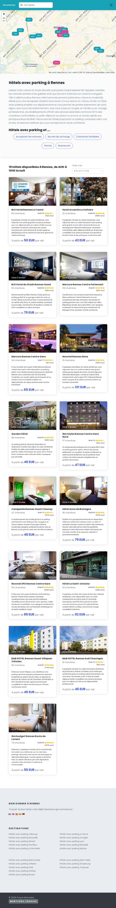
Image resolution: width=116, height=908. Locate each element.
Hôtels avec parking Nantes (73, 848)
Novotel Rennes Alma (75, 356)
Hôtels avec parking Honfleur (23, 844)
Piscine (48, 145)
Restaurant (64, 145)
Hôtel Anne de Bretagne (76, 509)
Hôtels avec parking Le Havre (74, 834)
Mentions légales (23, 901)
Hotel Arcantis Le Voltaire (77, 209)
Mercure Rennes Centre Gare (28, 356)
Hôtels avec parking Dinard (22, 841)
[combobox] (87, 171)
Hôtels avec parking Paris (21, 867)
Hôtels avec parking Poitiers (22, 870)
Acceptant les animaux (28, 136)
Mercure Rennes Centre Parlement (82, 284)
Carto (69, 72)
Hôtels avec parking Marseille (74, 844)
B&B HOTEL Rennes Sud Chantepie (82, 658)
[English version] (13, 815)
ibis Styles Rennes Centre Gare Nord (80, 435)
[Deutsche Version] (23, 815)
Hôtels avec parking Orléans (22, 863)
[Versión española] (17, 815)
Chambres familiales (87, 136)
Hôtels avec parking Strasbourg (75, 863)
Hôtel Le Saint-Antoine (76, 583)
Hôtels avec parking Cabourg (23, 834)
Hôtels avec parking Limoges (74, 837)
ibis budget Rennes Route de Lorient (28, 738)
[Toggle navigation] (111, 5)
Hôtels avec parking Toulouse (74, 867)
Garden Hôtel (19, 434)
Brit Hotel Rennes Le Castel (27, 209)
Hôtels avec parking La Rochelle (24, 848)
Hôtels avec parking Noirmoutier (24, 860)
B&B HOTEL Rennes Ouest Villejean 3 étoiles (31, 660)
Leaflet (53, 72)
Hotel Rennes (9, 5)
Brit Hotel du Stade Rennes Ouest (31, 284)
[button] (60, 36)
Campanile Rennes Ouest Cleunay (31, 509)
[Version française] (10, 815)
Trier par (77, 165)
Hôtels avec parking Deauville (23, 837)
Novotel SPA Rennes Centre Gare (30, 583)
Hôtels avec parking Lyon (72, 841)
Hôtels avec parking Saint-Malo (75, 860)
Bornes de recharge (59, 136)
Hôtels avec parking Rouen (22, 874)
